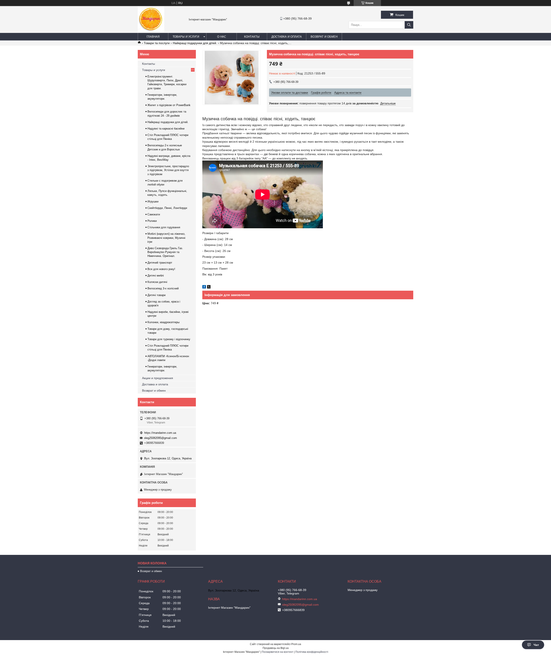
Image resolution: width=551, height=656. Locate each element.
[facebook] (204, 287)
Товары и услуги (186, 36)
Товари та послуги (157, 43)
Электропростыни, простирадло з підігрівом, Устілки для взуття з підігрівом (168, 170)
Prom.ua (296, 644)
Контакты (252, 36)
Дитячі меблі (155, 275)
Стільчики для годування (163, 227)
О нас (221, 36)
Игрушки (152, 201)
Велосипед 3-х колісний (163, 288)
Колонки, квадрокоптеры (163, 322)
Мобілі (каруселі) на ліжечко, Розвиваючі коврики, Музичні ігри (166, 237)
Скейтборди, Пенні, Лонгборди (167, 208)
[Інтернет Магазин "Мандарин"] (151, 31)
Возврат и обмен (324, 36)
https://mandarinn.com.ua (160, 432)
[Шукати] (409, 25)
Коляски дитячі (157, 282)
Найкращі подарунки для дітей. (195, 43)
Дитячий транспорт (159, 262)
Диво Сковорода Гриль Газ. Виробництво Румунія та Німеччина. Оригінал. (165, 252)
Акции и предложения (157, 378)
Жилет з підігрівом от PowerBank (168, 105)
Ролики (152, 220)
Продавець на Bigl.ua (276, 648)
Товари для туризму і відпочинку (168, 339)
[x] (208, 287)
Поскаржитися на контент (277, 651)
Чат (536, 645)
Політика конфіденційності (311, 651)
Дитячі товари (156, 295)
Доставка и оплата (286, 36)
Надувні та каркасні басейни (165, 128)
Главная (153, 36)
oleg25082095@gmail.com (160, 438)
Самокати (153, 214)
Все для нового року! (161, 269)
